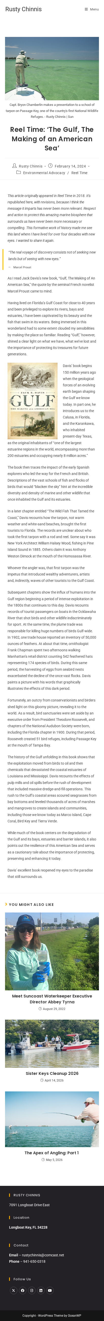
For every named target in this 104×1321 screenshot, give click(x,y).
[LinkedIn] (41, 1290)
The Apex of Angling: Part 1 (52, 1153)
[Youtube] (50, 1290)
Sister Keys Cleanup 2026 (52, 1073)
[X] (13, 1290)
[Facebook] (23, 1290)
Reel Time (79, 173)
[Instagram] (32, 1290)
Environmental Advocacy (44, 173)
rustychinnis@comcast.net (43, 1255)
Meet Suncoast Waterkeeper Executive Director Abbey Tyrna (52, 999)
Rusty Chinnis (23, 9)
